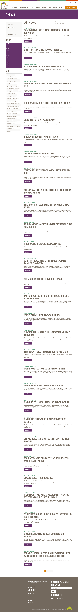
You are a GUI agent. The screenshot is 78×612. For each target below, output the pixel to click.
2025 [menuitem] (8, 46)
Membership (14, 7)
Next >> (50, 570)
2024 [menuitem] (8, 48)
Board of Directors (10, 81)
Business (8, 83)
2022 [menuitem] (8, 53)
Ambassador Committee (11, 76)
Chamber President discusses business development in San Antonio (46, 402)
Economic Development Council (12, 98)
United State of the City (11, 126)
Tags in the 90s (9, 121)
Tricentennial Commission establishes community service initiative (47, 103)
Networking (9, 113)
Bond (15, 81)
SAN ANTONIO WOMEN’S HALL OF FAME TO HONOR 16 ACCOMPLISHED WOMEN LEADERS (46, 206)
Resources (55, 7)
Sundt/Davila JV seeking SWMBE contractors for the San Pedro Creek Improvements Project (47, 191)
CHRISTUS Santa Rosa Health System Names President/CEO (43, 49)
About (60, 7)
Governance (17, 103)
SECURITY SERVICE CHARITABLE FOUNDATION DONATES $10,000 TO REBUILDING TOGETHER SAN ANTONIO (48, 515)
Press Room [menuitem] (10, 29)
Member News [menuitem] (11, 32)
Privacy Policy (54, 609)
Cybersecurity (18, 91)
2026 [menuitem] (8, 43)
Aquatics (15, 78)
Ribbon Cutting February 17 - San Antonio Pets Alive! (41, 136)
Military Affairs (13, 111)
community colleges (10, 88)
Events (32, 7)
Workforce (8, 131)
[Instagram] (55, 598)
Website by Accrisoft (62, 609)
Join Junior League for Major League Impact (39, 477)
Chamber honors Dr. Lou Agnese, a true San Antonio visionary (44, 368)
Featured (8, 103)
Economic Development (11, 96)
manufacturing (12, 108)
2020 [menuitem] (8, 57)
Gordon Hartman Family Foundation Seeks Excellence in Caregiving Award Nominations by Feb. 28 (46, 459)
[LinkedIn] (60, 598)
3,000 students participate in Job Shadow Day (39, 119)
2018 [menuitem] (8, 62)
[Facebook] (52, 598)
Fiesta (12, 103)
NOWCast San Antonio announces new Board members (42, 315)
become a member (71, 7)
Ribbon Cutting (9, 116)
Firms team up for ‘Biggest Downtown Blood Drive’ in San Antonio (46, 351)
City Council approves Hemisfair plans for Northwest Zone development (44, 535)
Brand (18, 81)
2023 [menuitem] (8, 50)
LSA (7, 108)
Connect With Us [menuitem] (12, 34)
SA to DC (15, 116)
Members (8, 111)
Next (53, 591)
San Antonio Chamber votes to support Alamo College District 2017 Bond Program (46, 31)
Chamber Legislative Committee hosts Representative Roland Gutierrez (45, 420)
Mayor (17, 108)
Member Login (31, 593)
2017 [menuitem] (8, 64)
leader (8, 106)
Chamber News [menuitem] (11, 27)
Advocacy (38, 7)
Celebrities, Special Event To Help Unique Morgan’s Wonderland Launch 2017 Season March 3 (45, 262)
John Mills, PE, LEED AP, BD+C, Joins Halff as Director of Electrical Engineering (46, 440)
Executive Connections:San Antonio (13, 101)
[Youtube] (63, 598)
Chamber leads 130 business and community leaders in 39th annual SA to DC (47, 85)
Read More (27, 41)
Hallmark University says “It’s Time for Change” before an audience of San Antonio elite (48, 225)
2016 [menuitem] (8, 66)
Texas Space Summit (10, 123)
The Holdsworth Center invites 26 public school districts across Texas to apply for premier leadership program (46, 496)
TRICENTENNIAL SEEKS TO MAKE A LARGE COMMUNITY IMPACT (43, 243)
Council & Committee (11, 91)
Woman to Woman (10, 128)
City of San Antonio (14, 86)
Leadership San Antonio (14, 106)
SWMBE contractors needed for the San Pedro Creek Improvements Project (47, 171)
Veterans (18, 126)
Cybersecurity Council (11, 93)
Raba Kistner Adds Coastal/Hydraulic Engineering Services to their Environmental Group (47, 297)
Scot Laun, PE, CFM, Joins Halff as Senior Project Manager (43, 279)
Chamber (8, 86)
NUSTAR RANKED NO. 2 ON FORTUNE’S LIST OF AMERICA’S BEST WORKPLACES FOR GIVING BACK (47, 333)
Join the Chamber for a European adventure (39, 153)
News (50, 7)
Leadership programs (24, 7)
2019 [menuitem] (8, 59)
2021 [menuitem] (8, 55)
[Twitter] (58, 598)
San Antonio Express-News (11, 118)
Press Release (14, 113)
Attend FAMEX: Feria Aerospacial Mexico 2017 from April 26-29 (44, 66)
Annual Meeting (10, 78)
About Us (30, 600)
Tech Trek (15, 121)
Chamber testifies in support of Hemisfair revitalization (43, 385)
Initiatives (44, 7)
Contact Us (30, 602)
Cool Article (17, 88)
